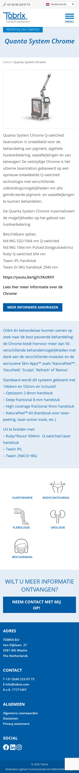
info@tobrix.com (17, 684)
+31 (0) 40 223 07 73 (18, 4)
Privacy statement (16, 724)
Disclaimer (10, 718)
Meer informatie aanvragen (32, 307)
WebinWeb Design (62, 769)
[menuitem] (60, 4)
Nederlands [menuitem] (59, 4)
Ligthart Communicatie (32, 769)
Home (7, 62)
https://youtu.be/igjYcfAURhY (28, 277)
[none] (58, 4)
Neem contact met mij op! (36, 605)
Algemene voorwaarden (20, 713)
